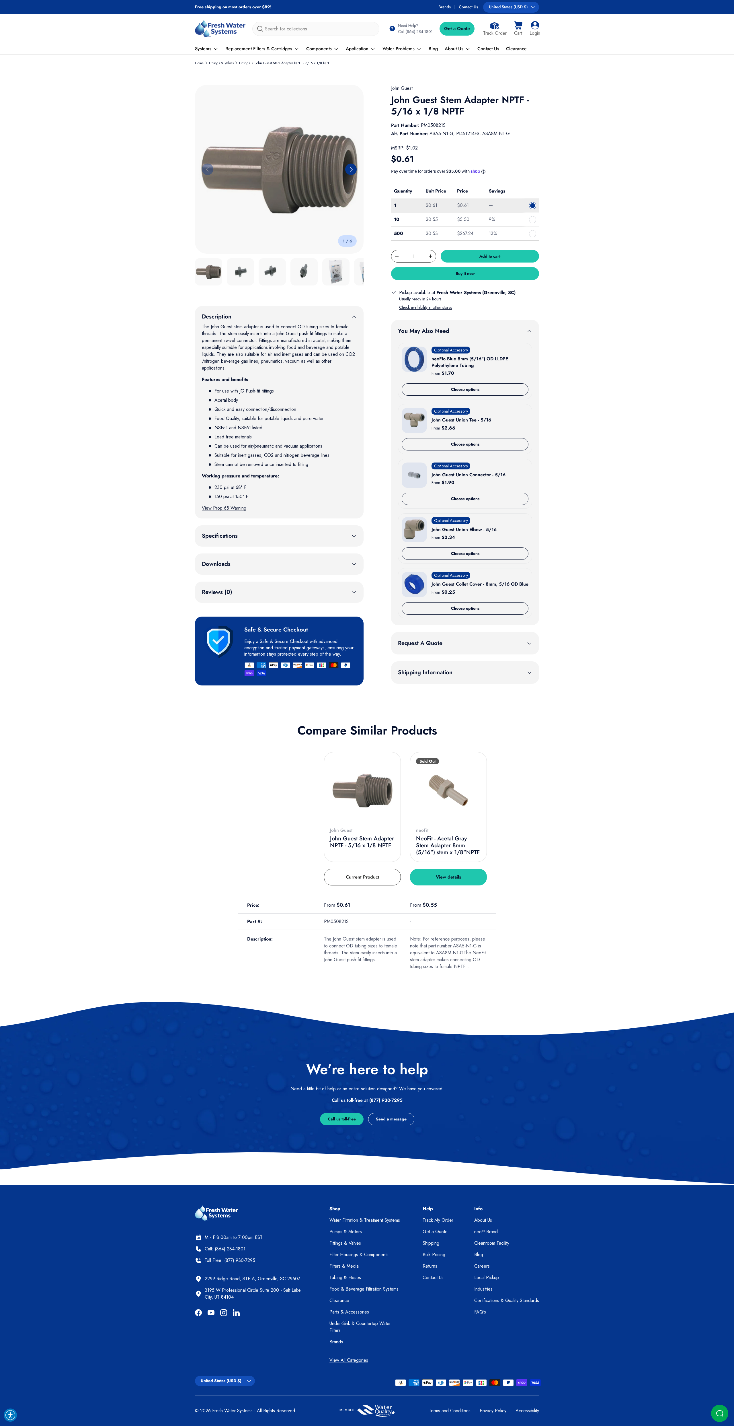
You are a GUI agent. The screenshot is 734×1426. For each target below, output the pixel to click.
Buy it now (465, 273)
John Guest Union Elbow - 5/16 (464, 529)
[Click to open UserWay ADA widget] (10, 1415)
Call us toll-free (342, 1119)
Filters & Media (344, 1266)
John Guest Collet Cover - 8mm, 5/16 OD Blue (480, 584)
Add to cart (489, 256)
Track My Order (438, 1220)
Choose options (465, 389)
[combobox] (316, 29)
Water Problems (398, 48)
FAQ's (480, 1312)
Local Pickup (486, 1277)
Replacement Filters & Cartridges (258, 48)
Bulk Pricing (434, 1254)
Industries (483, 1289)
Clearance (516, 48)
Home (199, 63)
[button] (518, 28)
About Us (454, 48)
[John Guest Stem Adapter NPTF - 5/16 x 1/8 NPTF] (362, 790)
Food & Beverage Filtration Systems (364, 1289)
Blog (433, 48)
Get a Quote (457, 28)
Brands (444, 7)
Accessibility (527, 1410)
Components (319, 48)
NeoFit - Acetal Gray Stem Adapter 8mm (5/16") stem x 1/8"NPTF (448, 845)
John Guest (402, 88)
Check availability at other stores (425, 307)
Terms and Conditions (450, 1410)
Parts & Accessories (349, 1312)
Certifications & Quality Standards (506, 1300)
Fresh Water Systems (232, 1410)
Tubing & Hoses (345, 1277)
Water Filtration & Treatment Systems (364, 1220)
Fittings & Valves (221, 63)
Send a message (391, 1119)
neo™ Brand (486, 1231)
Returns (430, 1266)
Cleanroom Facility (491, 1243)
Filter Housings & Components (359, 1254)
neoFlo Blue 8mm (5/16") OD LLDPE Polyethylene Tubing (470, 361)
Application (357, 48)
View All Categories (348, 1360)
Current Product (362, 877)
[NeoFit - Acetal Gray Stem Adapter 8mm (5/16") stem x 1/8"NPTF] (448, 790)
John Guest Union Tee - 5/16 (461, 420)
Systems (203, 48)
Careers (482, 1266)
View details (448, 877)
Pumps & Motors (345, 1231)
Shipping (431, 1243)
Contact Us (468, 7)
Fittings (244, 63)
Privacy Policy (493, 1410)
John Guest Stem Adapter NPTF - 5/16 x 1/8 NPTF (293, 63)
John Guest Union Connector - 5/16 (468, 474)
